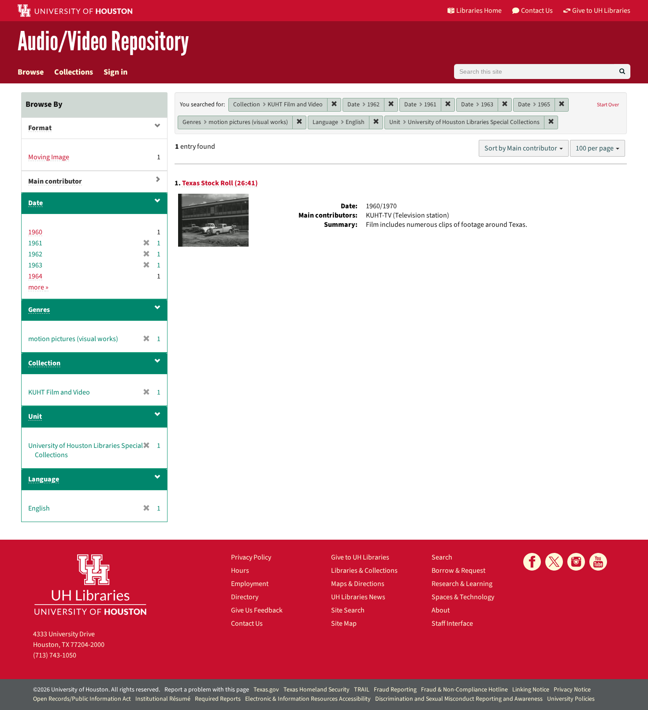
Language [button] (43, 479)
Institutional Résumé (162, 699)
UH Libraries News (358, 597)
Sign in (115, 72)
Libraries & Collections (364, 570)
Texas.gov (266, 689)
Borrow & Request (458, 570)
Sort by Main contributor (521, 148)
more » (38, 287)
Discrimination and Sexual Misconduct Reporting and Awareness (459, 699)
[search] (622, 71)
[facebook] (532, 562)
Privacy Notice (572, 689)
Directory (244, 597)
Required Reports (218, 699)
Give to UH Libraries (360, 557)
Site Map (344, 623)
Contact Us (247, 623)
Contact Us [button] (537, 10)
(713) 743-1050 (54, 655)
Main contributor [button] (55, 181)
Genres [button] (39, 310)
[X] (554, 562)
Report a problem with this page (206, 689)
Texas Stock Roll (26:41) (220, 183)
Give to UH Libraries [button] (601, 10)
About (441, 610)
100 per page (595, 148)
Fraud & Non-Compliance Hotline (464, 689)
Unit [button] (35, 416)
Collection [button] (44, 363)
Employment (249, 584)
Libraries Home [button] (479, 10)
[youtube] (598, 562)
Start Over (608, 105)
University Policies (571, 699)
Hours (240, 570)
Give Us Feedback (257, 610)
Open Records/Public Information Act (82, 699)
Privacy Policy (251, 557)
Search (442, 557)
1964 (35, 276)
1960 (35, 232)
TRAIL (361, 689)
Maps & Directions (357, 584)
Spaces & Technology (463, 597)
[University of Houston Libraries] (90, 584)
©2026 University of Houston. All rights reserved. (96, 689)
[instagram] (576, 562)
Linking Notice (530, 689)
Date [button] (35, 203)
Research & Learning (462, 584)
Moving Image (48, 157)
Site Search (348, 610)
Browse (31, 72)
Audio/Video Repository (103, 42)
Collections (73, 72)
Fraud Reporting (395, 689)
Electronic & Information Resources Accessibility (308, 699)
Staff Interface (452, 623)
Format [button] (40, 128)
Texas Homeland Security (316, 689)
